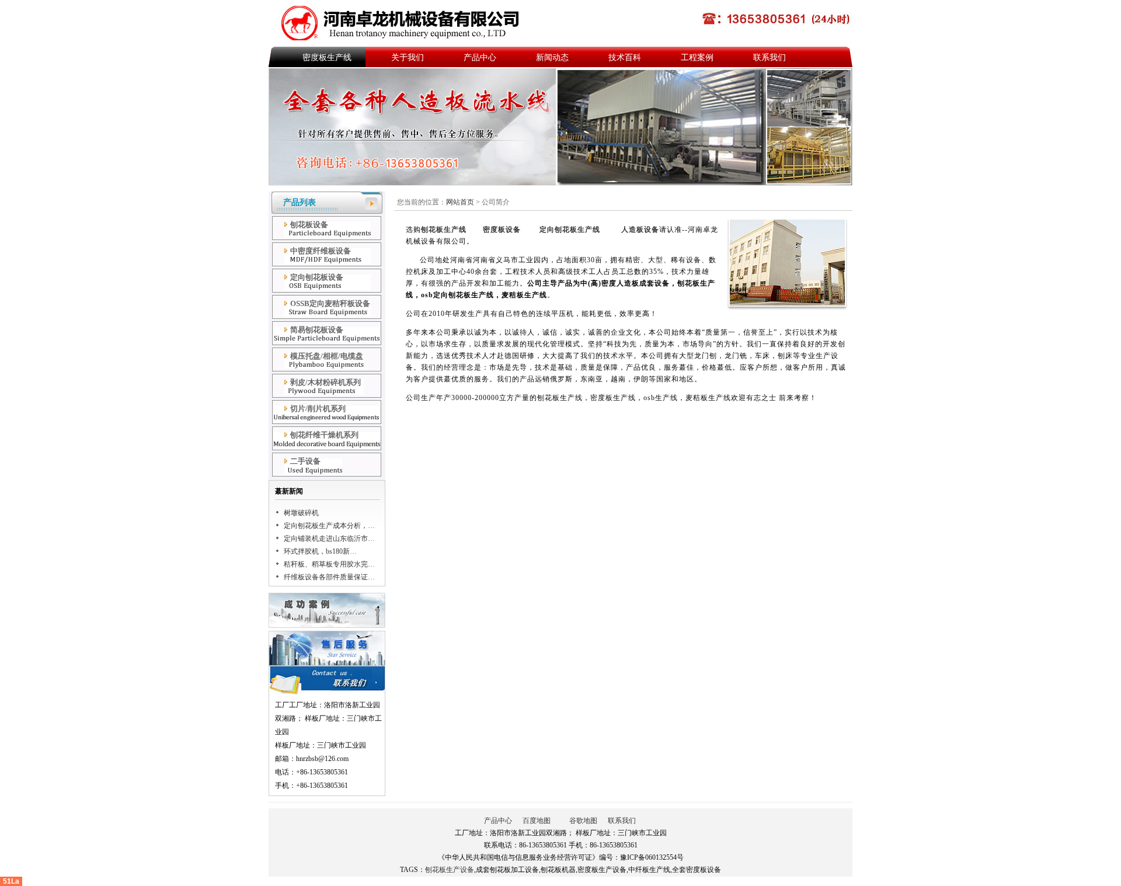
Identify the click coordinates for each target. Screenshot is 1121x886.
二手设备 (305, 461)
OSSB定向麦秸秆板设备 (330, 303)
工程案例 (697, 57)
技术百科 (624, 57)
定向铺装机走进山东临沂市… (329, 538)
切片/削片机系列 (318, 408)
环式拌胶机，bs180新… (320, 551)
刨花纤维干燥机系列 (324, 434)
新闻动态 (552, 57)
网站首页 (461, 202)
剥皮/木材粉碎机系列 (325, 382)
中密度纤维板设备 (320, 250)
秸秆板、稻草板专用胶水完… (329, 564)
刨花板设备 (309, 224)
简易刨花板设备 (316, 329)
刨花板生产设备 (449, 870)
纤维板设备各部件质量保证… (329, 577)
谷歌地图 (583, 820)
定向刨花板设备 (316, 277)
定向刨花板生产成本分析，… (329, 526)
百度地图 (537, 820)
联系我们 (769, 57)
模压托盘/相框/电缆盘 (326, 356)
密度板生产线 (326, 57)
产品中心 (480, 57)
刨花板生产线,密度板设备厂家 (404, 23)
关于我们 (407, 57)
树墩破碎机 (301, 513)
